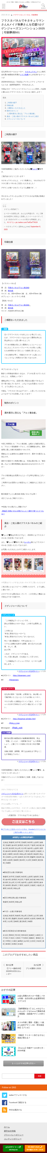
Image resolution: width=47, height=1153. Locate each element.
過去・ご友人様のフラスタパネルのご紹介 (23, 116)
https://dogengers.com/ (22, 675)
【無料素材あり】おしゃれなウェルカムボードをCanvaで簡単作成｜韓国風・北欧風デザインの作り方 (31, 1013)
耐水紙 (10, 291)
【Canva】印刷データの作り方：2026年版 (31, 1049)
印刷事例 (34, 15)
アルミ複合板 (24, 288)
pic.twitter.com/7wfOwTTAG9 (26, 222)
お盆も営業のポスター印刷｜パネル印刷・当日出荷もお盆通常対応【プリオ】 (31, 998)
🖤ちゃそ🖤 (34, 169)
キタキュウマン (31, 72)
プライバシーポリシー (14, 1135)
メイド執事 (24, 75)
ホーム (7, 1127)
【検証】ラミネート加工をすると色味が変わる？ (31, 1036)
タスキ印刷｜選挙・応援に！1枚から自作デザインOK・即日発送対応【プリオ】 (30, 1025)
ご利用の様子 (12, 103)
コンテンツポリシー (13, 1139)
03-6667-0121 (35, 1148)
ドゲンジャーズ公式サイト (29, 671)
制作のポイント (13, 111)
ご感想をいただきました (16, 108)
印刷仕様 (10, 105)
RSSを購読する (15, 1110)
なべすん (27, 542)
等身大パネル (13, 288)
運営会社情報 (10, 1131)
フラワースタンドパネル (21, 15)
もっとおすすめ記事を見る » (23, 1063)
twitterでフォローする (18, 1095)
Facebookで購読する (17, 1102)
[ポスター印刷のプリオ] (23, 6)
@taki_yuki (17, 728)
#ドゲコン (11, 222)
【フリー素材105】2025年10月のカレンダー (14, 969)
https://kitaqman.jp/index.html (24, 719)
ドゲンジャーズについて (16, 119)
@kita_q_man (14, 723)
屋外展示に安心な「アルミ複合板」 (22, 114)
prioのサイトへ (12, 1148)
